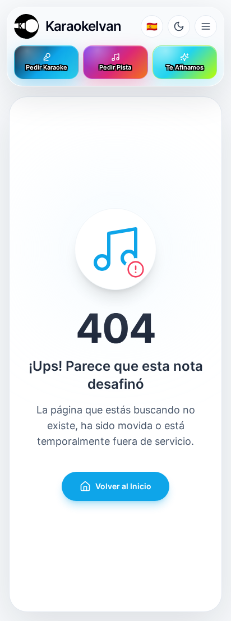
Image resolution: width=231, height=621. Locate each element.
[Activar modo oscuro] (179, 26)
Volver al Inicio (123, 486)
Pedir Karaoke (46, 67)
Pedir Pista (115, 67)
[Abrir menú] (206, 26)
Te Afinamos (185, 67)
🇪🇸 (152, 26)
